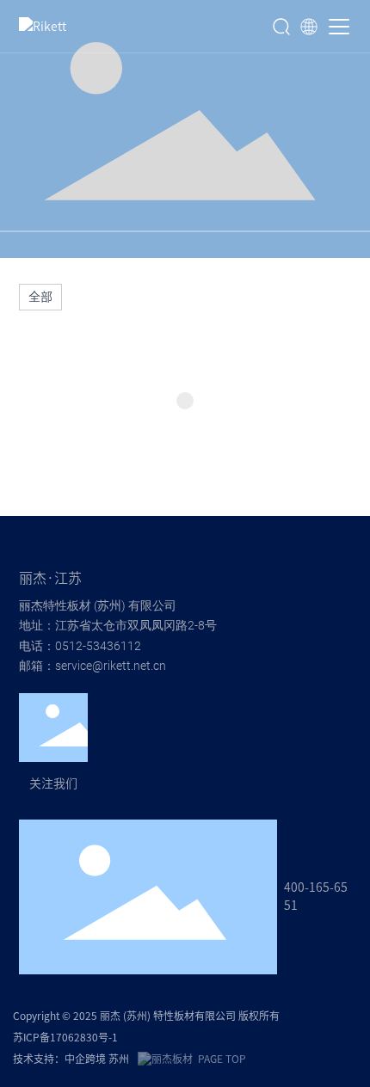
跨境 (96, 1058)
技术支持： (39, 1058)
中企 (75, 1058)
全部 (40, 297)
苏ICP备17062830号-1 (65, 1037)
